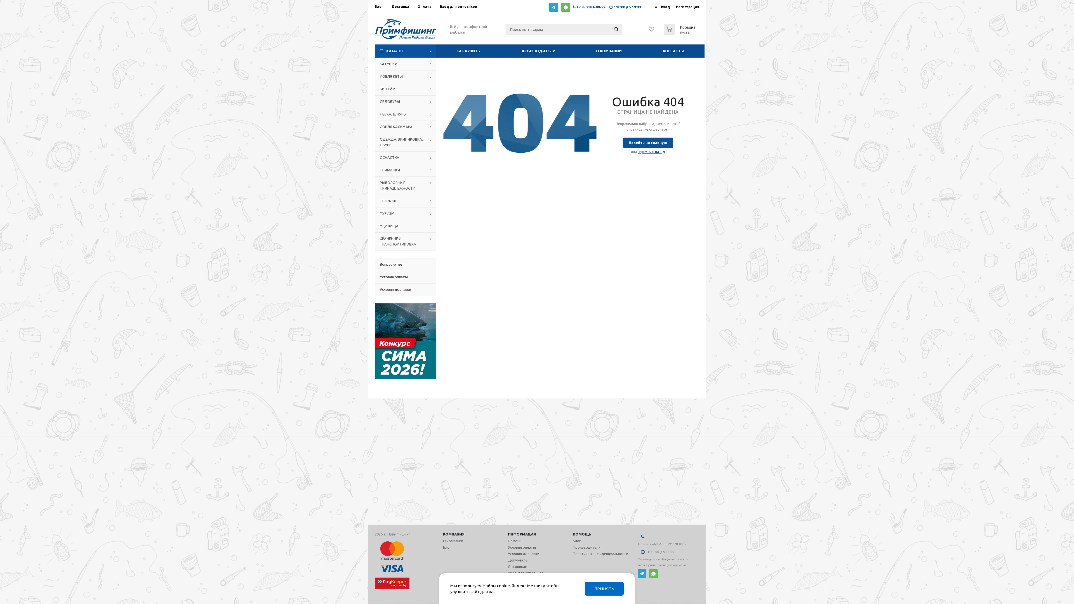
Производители (537, 51)
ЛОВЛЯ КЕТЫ (391, 76)
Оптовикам (517, 566)
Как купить (468, 51)
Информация (522, 534)
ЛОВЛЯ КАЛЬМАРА (396, 127)
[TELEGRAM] (553, 7)
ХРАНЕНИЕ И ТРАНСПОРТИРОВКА (398, 241)
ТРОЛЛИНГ (389, 201)
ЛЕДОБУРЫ (390, 101)
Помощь (582, 534)
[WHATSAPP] (565, 7)
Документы (518, 560)
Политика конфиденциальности (600, 554)
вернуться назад (651, 152)
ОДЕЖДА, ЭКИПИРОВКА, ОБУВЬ (401, 142)
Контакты (673, 51)
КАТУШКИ (388, 64)
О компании (609, 51)
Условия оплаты (522, 547)
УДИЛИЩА (389, 226)
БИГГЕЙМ (387, 89)
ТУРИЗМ (387, 213)
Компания (454, 534)
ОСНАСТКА (389, 157)
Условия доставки (523, 554)
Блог (447, 547)
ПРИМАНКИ (390, 170)
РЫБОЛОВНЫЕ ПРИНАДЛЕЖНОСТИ (397, 185)
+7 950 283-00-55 (590, 7)
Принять (604, 588)
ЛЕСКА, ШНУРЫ (393, 114)
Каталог (395, 51)
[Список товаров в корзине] (680, 33)
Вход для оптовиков (526, 573)
